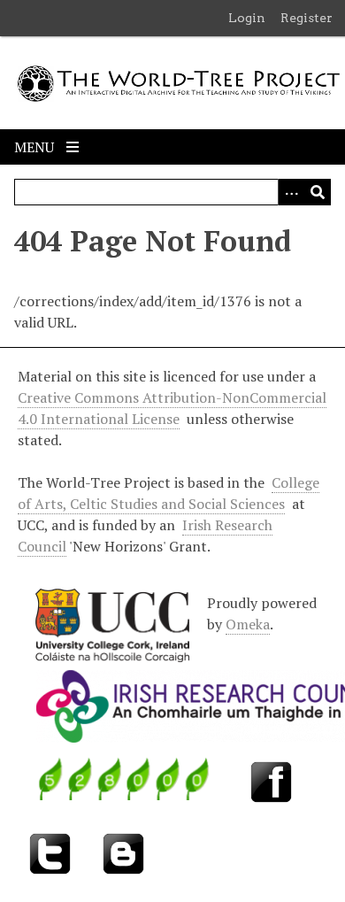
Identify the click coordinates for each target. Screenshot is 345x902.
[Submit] (317, 192)
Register (306, 18)
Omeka (248, 624)
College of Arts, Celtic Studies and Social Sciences (168, 493)
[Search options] (291, 192)
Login (246, 18)
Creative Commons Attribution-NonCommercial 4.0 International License (172, 408)
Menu (36, 147)
